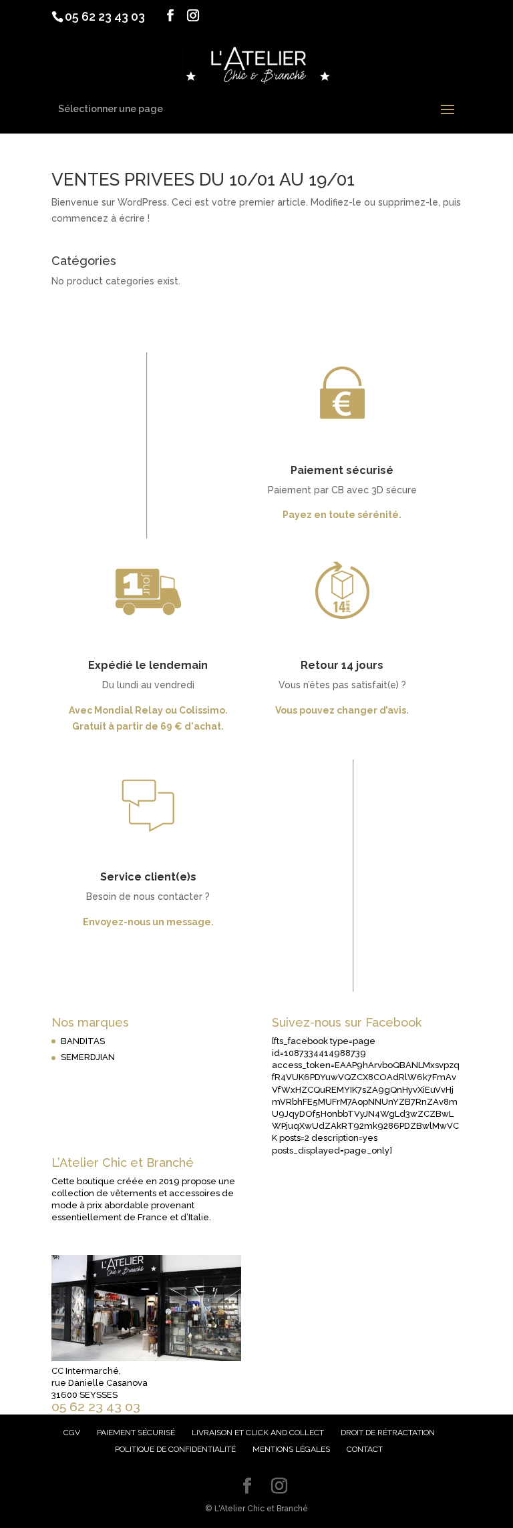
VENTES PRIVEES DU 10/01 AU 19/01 (203, 180)
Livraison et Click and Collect (258, 1432)
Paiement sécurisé (136, 1432)
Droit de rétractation (388, 1432)
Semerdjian (88, 1057)
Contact (365, 1449)
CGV (71, 1432)
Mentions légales (291, 1449)
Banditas (83, 1041)
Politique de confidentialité (175, 1449)
